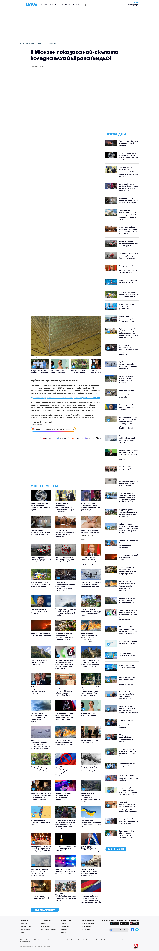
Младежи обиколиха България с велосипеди (128, 765)
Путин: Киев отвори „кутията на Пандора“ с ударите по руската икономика (65, 533)
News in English (86, 929)
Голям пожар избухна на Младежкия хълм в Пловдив (128, 143)
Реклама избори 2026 (31, 939)
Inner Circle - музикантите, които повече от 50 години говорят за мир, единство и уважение (64, 691)
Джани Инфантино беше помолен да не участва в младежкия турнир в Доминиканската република (129, 454)
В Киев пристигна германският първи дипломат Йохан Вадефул (127, 724)
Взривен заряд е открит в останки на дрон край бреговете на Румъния (91, 584)
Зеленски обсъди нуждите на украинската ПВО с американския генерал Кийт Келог (65, 508)
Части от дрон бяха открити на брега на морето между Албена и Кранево (128, 394)
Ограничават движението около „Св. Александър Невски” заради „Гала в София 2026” (128, 215)
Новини (44, 5)
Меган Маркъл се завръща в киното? (89, 714)
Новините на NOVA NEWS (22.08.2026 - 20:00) (128, 281)
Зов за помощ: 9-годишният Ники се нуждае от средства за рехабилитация (128, 791)
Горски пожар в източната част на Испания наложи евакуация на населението (89, 638)
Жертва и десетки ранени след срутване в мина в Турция (41, 560)
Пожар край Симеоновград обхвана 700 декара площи (128, 319)
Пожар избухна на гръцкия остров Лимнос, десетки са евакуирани (65, 742)
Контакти (74, 939)
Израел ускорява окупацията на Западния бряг (41, 822)
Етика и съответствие (121, 939)
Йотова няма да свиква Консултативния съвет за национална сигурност (128, 544)
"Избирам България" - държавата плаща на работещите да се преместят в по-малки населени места (128, 333)
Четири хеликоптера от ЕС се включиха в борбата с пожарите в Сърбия (65, 612)
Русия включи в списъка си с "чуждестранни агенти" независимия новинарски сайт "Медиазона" (65, 771)
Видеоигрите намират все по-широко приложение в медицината (64, 796)
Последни (23, 923)
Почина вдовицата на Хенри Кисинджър (89, 741)
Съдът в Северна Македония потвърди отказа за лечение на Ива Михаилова (89, 872)
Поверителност (90, 939)
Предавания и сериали (48, 929)
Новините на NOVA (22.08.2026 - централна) (126, 307)
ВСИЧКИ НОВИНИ (116, 849)
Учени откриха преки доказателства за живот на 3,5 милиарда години (40, 506)
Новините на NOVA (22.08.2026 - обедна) (127, 666)
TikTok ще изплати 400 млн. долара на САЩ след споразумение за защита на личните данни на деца (64, 664)
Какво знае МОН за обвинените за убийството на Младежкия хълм (126, 834)
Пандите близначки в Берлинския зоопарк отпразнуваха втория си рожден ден (41, 770)
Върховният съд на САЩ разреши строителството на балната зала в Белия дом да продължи (90, 691)
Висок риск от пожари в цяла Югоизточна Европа (41, 634)
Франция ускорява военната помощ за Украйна (39, 611)
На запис (66, 5)
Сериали (64, 929)
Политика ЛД (99, 939)
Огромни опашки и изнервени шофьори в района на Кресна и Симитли (127, 752)
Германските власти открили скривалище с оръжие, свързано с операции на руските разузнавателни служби (91, 898)
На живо (77, 5)
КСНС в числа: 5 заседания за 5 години (128, 468)
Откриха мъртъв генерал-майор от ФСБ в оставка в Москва (65, 871)
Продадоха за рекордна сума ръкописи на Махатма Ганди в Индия (91, 769)
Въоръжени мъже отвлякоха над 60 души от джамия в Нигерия (40, 532)
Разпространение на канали (45, 939)
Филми (63, 932)
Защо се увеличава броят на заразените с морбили (128, 778)
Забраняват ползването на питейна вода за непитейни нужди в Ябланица (128, 482)
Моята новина (25, 929)
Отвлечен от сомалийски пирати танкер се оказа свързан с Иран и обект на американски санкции (41, 744)
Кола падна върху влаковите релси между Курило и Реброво (126, 379)
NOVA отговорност (88, 923)
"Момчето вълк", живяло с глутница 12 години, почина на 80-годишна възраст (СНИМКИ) (90, 663)
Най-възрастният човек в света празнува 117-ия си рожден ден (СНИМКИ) (41, 849)
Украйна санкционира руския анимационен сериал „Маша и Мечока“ (41, 896)
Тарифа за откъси (58, 939)
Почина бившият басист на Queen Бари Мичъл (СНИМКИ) (65, 849)
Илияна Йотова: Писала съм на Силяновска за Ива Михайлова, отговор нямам (128, 695)
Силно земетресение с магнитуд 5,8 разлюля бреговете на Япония (64, 560)
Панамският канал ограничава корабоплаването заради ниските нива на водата (90, 797)
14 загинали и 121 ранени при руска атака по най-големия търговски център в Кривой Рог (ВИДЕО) (65, 824)
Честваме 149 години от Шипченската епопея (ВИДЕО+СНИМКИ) (127, 681)
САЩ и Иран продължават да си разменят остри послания (39, 690)
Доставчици (67, 939)
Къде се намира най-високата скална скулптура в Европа (39, 662)
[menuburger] (21, 5)
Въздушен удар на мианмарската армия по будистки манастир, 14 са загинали (91, 612)
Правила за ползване (109, 939)
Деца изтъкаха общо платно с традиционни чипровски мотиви (128, 821)
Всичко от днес (25, 926)
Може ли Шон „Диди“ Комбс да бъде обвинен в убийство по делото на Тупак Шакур (91, 506)
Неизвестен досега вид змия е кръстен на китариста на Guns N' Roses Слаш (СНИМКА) (65, 716)
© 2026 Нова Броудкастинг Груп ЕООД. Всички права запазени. (35, 946)
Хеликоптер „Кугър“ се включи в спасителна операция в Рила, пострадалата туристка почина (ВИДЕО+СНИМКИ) (128, 422)
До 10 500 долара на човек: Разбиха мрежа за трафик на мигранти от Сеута (65, 897)
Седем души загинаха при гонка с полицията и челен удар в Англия (40, 584)
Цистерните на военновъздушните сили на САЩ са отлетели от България (128, 709)
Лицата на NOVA (46, 926)
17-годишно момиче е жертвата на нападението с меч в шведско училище (64, 636)
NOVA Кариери (86, 926)
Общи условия (81, 939)
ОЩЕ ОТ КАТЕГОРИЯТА (45, 910)
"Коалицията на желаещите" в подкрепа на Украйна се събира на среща (91, 823)
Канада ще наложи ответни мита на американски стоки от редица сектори (90, 561)
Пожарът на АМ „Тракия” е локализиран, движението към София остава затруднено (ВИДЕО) (128, 528)
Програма (54, 5)
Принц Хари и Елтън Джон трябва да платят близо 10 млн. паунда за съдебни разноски (41, 796)
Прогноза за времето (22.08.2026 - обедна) (128, 642)
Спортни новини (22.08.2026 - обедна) (127, 654)
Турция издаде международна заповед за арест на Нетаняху (91, 849)
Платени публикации (25, 941)
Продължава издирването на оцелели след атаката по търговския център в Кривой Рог (65, 586)
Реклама (22, 939)
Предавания (65, 926)
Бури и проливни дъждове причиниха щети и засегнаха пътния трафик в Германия (39, 717)
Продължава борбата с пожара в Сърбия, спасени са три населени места (41, 872)
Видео (22, 932)
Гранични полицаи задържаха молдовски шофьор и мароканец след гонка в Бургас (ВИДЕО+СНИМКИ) (128, 497)
